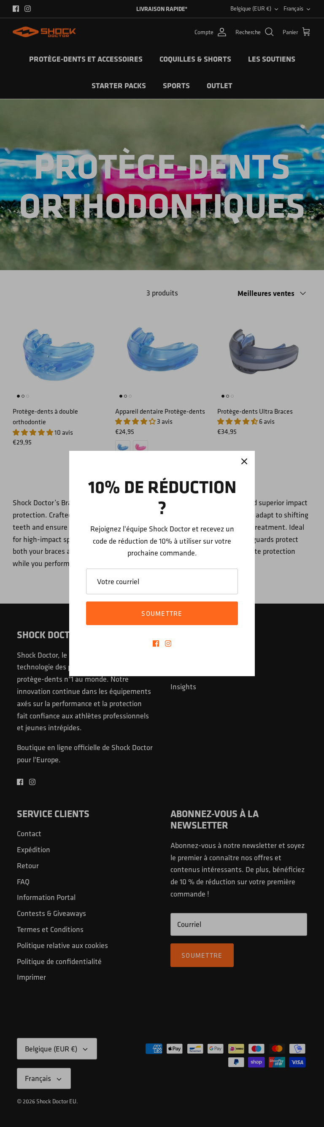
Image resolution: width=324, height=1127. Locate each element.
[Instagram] (168, 643)
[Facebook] (156, 643)
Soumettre (162, 613)
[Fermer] (244, 461)
